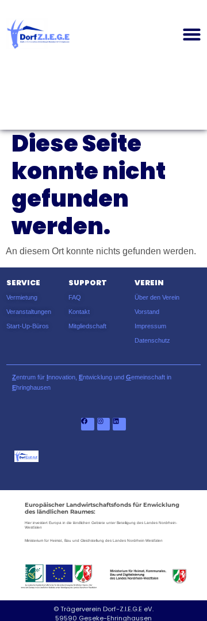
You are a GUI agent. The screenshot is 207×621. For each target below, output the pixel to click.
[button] (192, 34)
